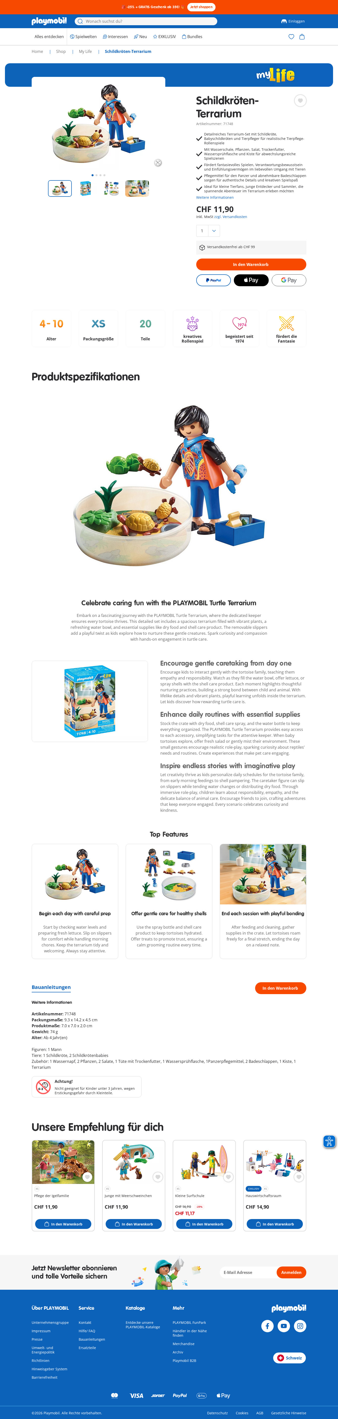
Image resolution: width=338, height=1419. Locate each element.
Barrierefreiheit (44, 1377)
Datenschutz (217, 1413)
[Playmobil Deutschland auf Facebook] (267, 1326)
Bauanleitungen (51, 987)
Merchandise (183, 1343)
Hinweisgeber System (49, 1369)
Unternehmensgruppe (50, 1322)
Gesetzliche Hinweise (288, 1413)
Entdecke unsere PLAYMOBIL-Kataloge (143, 1324)
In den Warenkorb (250, 264)
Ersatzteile (87, 1347)
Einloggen (297, 21)
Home (38, 51)
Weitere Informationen (215, 197)
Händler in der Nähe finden (190, 1333)
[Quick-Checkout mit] (213, 280)
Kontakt (85, 1322)
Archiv (178, 1352)
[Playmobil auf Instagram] (300, 1326)
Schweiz (294, 1358)
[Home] (49, 21)
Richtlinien (40, 1360)
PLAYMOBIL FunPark (189, 1322)
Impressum (41, 1331)
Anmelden (291, 1272)
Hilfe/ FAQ (87, 1331)
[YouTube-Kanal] (284, 1326)
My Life (86, 51)
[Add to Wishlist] (300, 101)
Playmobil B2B (184, 1360)
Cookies (242, 1413)
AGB (259, 1413)
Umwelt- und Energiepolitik (43, 1349)
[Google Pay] (289, 280)
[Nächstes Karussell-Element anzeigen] (152, 124)
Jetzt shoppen (201, 7)
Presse (37, 1339)
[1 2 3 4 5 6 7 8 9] (251, 231)
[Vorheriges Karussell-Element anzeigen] (44, 124)
